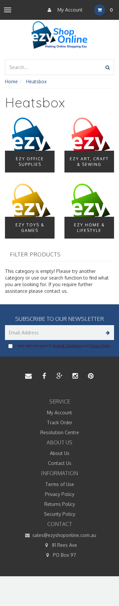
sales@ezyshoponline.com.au (63, 535)
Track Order (59, 422)
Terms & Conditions (67, 346)
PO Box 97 (64, 555)
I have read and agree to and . (63, 346)
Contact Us (59, 463)
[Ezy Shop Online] (59, 35)
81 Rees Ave (64, 545)
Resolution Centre (59, 432)
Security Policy (59, 514)
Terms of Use (59, 484)
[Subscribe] (106, 332)
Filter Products (35, 255)
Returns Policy (59, 504)
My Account (69, 10)
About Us (59, 453)
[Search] (107, 67)
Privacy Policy (100, 346)
